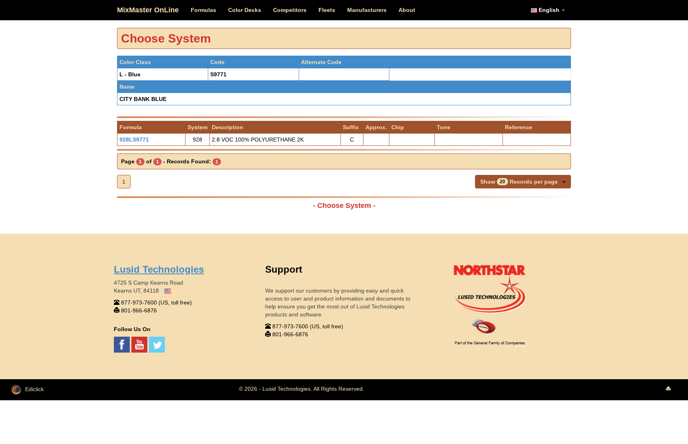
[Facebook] (122, 344)
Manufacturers (367, 10)
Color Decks (244, 10)
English (549, 10)
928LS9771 (134, 139)
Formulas (203, 10)
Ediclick (34, 389)
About (407, 10)
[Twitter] (157, 344)
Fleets (327, 10)
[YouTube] (140, 344)
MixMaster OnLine (148, 10)
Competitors (290, 10)
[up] (668, 389)
